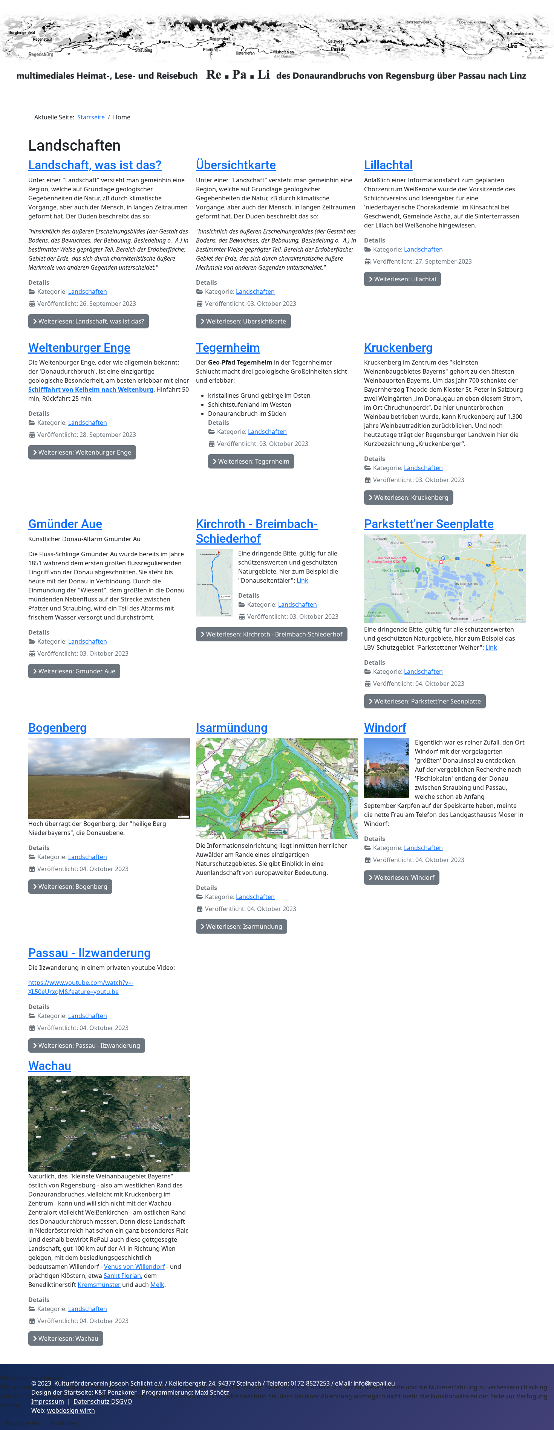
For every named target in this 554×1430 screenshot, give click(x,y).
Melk (157, 1284)
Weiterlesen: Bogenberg (72, 886)
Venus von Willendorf (134, 1266)
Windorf (385, 727)
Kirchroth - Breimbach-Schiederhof (257, 531)
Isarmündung (232, 727)
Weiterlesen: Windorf (404, 877)
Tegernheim (228, 347)
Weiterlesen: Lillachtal (404, 279)
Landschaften (87, 291)
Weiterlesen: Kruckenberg (410, 497)
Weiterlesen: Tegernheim (253, 461)
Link (302, 580)
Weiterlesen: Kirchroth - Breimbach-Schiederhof (274, 634)
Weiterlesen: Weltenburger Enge (84, 452)
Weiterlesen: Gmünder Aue (76, 671)
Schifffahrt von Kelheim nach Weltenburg (90, 389)
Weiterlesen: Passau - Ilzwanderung (88, 1045)
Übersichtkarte (236, 165)
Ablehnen (64, 1423)
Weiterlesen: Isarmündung (243, 926)
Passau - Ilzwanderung (89, 953)
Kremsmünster (99, 1284)
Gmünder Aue (65, 524)
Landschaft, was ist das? (95, 165)
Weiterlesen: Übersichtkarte (245, 321)
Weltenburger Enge (79, 347)
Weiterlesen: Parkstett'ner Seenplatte (427, 701)
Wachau (49, 1066)
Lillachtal (388, 165)
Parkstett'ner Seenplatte (429, 524)
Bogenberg (57, 727)
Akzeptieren (22, 1423)
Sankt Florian (122, 1275)
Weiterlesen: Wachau (67, 1338)
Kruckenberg (398, 347)
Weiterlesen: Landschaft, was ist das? (90, 321)
